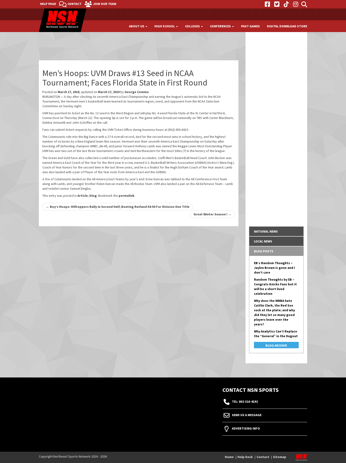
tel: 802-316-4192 (245, 402)
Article (82, 195)
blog (93, 195)
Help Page (48, 4)
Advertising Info (246, 428)
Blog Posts (263, 251)
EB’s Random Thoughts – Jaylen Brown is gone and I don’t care (274, 268)
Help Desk (245, 457)
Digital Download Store (287, 26)
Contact (74, 4)
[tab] (276, 231)
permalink (126, 195)
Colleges (193, 26)
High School (165, 26)
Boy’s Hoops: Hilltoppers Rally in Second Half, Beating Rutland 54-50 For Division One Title (117, 207)
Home (229, 457)
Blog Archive (276, 345)
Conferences (221, 26)
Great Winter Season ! (212, 214)
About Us (137, 26)
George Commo (137, 92)
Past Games (250, 26)
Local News (263, 241)
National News (266, 231)
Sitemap (279, 457)
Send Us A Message (247, 415)
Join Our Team (104, 4)
